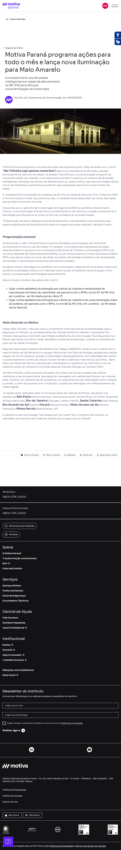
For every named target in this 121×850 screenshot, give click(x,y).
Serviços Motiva (12, 585)
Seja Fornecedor (12, 655)
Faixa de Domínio (12, 568)
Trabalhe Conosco (13, 660)
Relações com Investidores (18, 670)
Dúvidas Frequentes (14, 622)
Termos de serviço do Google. (90, 846)
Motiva (6, 645)
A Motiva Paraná (12, 553)
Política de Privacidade (14, 789)
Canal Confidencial (13, 627)
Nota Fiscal (9, 675)
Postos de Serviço (13, 590)
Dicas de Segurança (14, 595)
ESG (5, 563)
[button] (105, 6)
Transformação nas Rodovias (20, 558)
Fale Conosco (10, 617)
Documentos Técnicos (16, 600)
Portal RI (7, 650)
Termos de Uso (10, 801)
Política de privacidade (72, 723)
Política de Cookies (13, 795)
